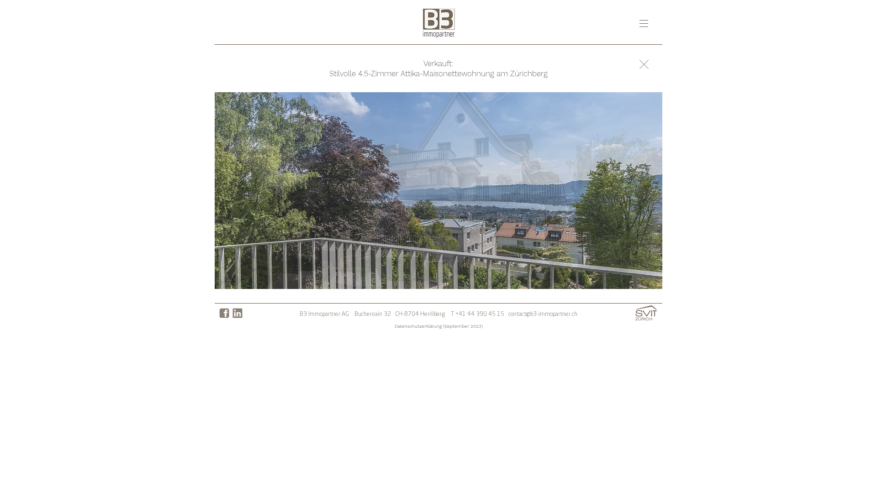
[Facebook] (224, 313)
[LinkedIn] (237, 313)
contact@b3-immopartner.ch (542, 314)
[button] (643, 23)
